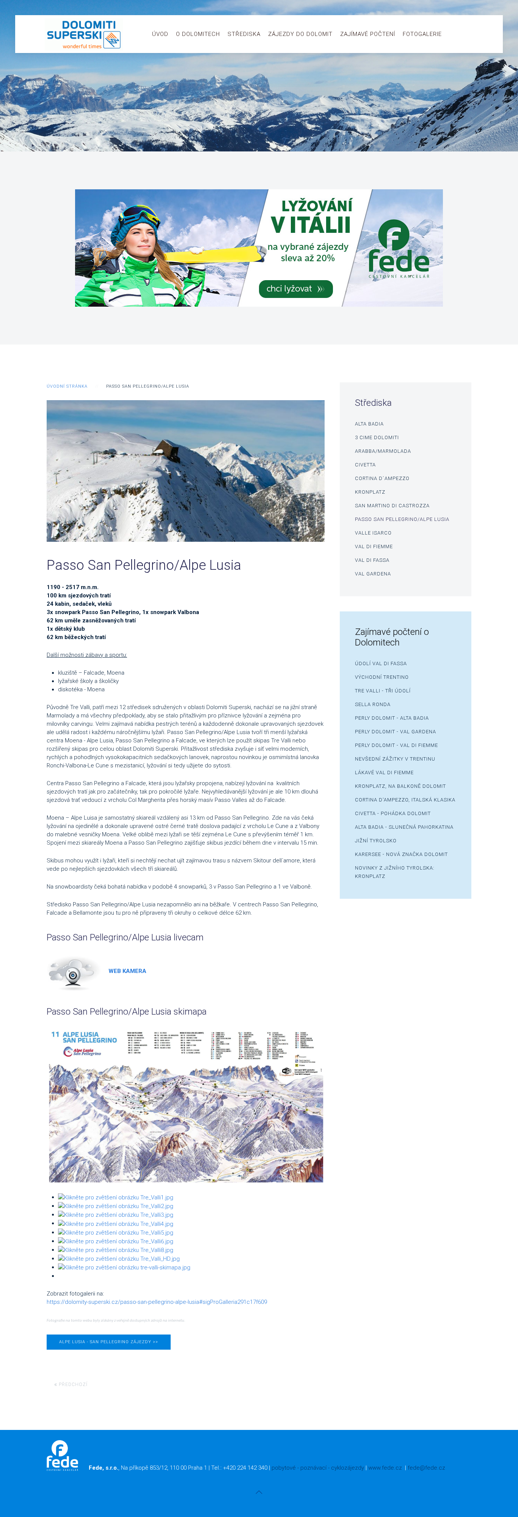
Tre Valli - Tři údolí (383, 691)
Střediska (244, 34)
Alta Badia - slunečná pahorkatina (404, 827)
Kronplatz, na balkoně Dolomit (400, 786)
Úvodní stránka (67, 386)
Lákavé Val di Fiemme (384, 772)
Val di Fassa (372, 560)
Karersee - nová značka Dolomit (401, 854)
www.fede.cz (385, 1467)
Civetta (365, 465)
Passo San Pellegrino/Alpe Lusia (402, 519)
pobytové (284, 1467)
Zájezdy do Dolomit (300, 34)
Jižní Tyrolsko (376, 840)
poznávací (313, 1467)
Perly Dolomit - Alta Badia (392, 718)
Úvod (160, 34)
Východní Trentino (382, 677)
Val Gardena (373, 574)
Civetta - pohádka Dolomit (393, 813)
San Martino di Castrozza (392, 505)
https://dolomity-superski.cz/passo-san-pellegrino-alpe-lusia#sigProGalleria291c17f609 (157, 1302)
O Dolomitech (198, 34)
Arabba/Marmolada (383, 451)
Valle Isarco (373, 533)
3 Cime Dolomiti (377, 437)
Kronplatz (370, 492)
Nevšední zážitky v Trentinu (395, 759)
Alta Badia (369, 424)
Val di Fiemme (374, 546)
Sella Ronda (373, 704)
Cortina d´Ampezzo (382, 478)
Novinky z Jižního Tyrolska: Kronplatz (395, 872)
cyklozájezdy (347, 1467)
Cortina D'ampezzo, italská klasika (405, 800)
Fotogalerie (422, 34)
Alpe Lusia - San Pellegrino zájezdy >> (108, 1341)
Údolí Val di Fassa (381, 663)
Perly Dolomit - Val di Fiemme (396, 745)
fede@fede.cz (426, 1467)
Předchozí (72, 1384)
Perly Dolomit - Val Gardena (395, 731)
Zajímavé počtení (367, 34)
